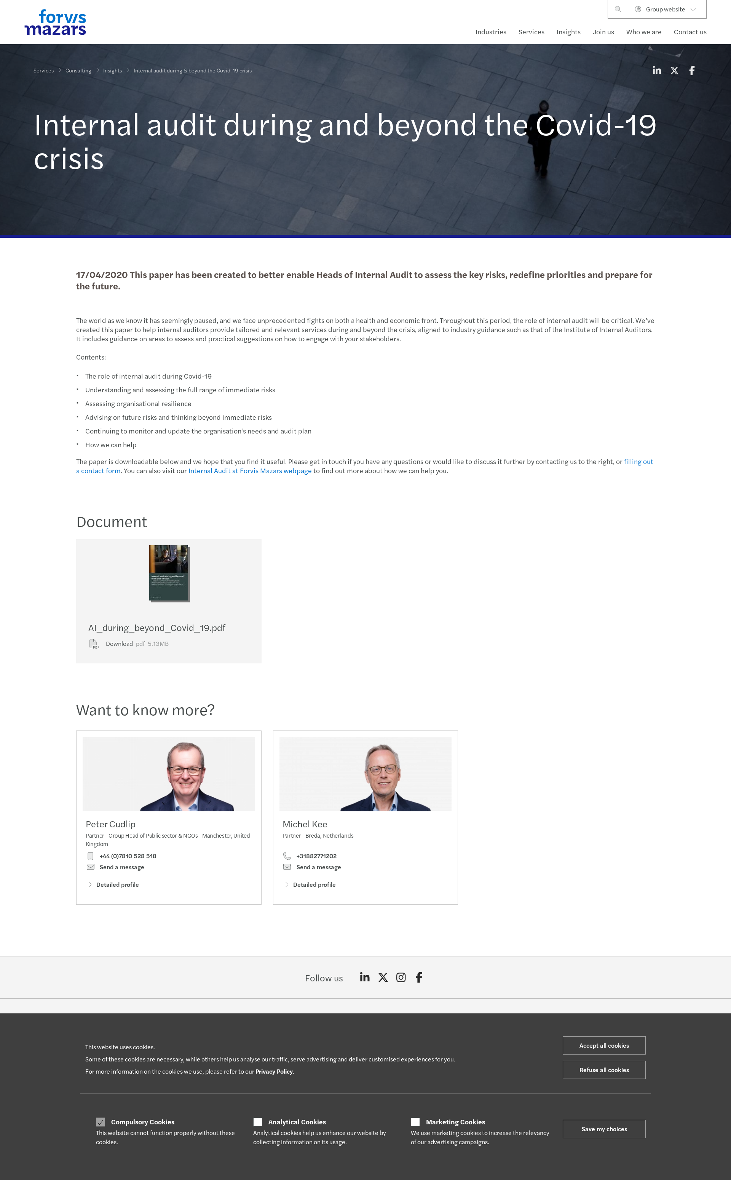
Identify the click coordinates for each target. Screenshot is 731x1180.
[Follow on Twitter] (383, 977)
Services (531, 31)
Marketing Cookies (455, 1121)
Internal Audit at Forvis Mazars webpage (250, 470)
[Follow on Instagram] (401, 977)
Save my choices (604, 1128)
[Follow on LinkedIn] (365, 977)
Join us (603, 31)
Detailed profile (117, 884)
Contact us (690, 31)
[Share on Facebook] (691, 70)
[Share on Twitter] (674, 70)
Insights (569, 31)
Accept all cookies (604, 1045)
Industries (491, 31)
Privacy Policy (274, 1071)
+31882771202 (316, 856)
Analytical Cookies (297, 1121)
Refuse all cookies (604, 1069)
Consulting (78, 70)
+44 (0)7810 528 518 (127, 856)
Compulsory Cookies (142, 1121)
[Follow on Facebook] (419, 977)
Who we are (644, 31)
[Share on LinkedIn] (656, 70)
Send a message (121, 867)
